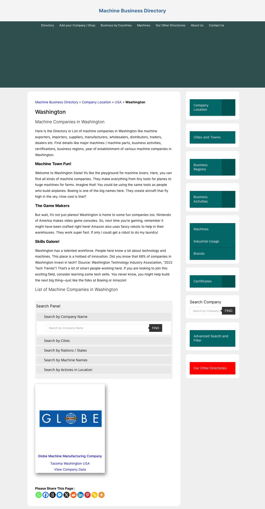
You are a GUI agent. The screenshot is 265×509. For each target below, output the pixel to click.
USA (118, 102)
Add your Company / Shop (77, 25)
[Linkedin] (80, 495)
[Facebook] (45, 495)
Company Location (96, 102)
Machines (143, 25)
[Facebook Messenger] (59, 495)
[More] (101, 495)
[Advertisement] (132, 58)
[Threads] (52, 495)
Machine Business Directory (132, 11)
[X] (66, 495)
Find (155, 328)
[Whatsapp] (39, 495)
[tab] (103, 316)
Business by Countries (116, 25)
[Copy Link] (94, 495)
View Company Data (70, 469)
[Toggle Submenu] (228, 107)
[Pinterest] (87, 495)
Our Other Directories (170, 25)
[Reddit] (73, 495)
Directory (47, 25)
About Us (197, 25)
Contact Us (216, 25)
